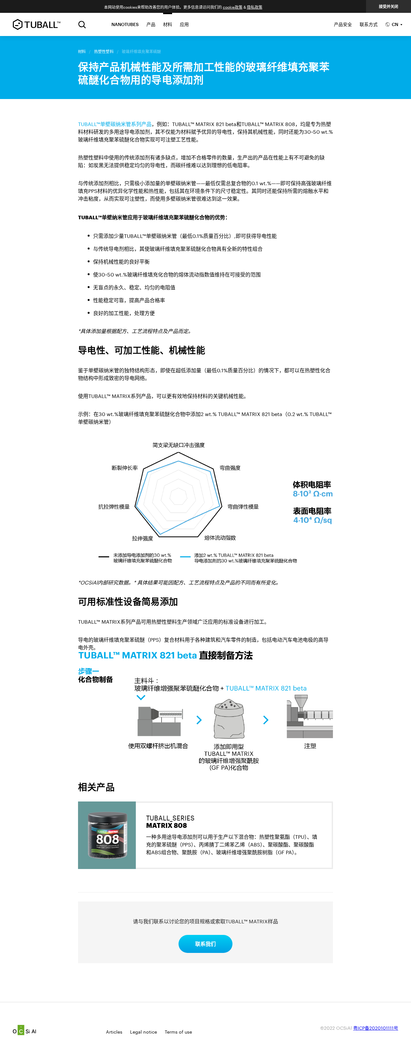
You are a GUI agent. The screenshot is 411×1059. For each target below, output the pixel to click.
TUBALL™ (36, 24)
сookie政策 (232, 7)
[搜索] (82, 24)
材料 (167, 24)
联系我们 (205, 944)
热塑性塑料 (104, 51)
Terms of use (178, 1031)
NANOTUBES (125, 24)
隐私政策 (254, 7)
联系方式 (369, 24)
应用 (184, 24)
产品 (150, 24)
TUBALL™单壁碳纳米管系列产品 (115, 123)
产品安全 (343, 24)
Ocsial (24, 1030)
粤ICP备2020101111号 (375, 1027)
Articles (114, 1031)
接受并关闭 (388, 6)
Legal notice (143, 1031)
